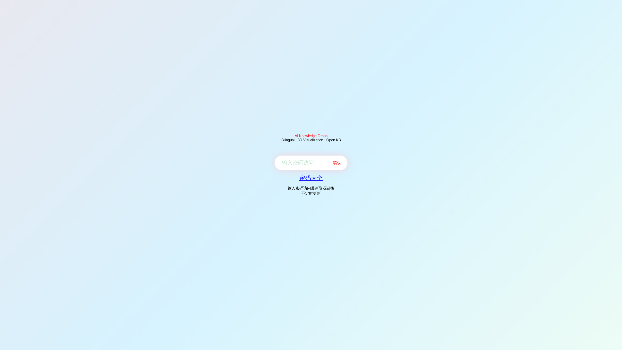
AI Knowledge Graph (311, 136)
